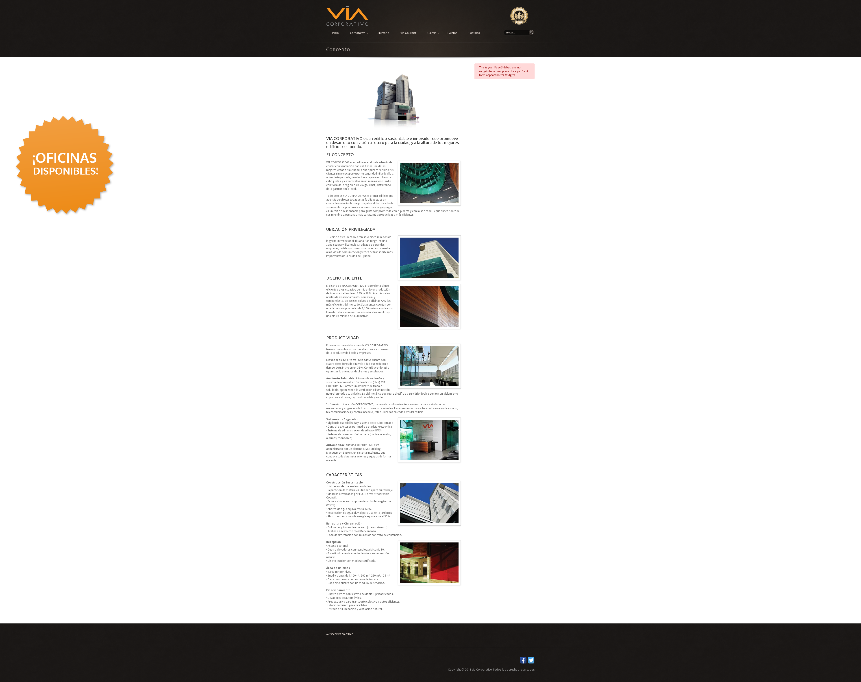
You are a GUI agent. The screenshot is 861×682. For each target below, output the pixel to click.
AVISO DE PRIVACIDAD (339, 634)
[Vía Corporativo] (347, 7)
